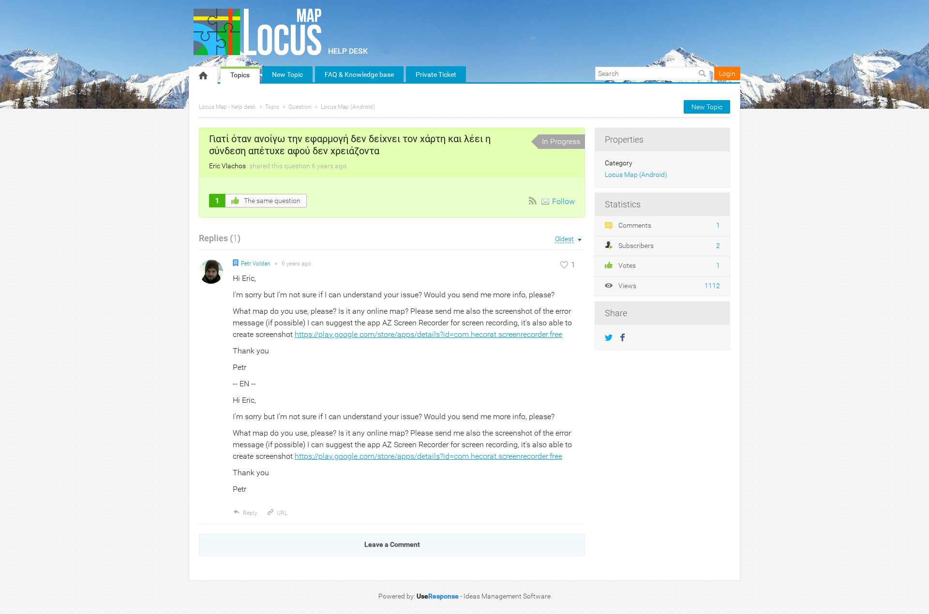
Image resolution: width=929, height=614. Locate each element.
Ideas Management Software (507, 596)
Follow (563, 201)
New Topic (287, 74)
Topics (240, 75)
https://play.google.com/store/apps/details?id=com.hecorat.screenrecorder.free (428, 334)
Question (300, 106)
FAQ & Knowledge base (359, 74)
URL (282, 513)
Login (727, 73)
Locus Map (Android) (348, 106)
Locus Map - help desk (227, 106)
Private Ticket (436, 74)
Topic (272, 106)
